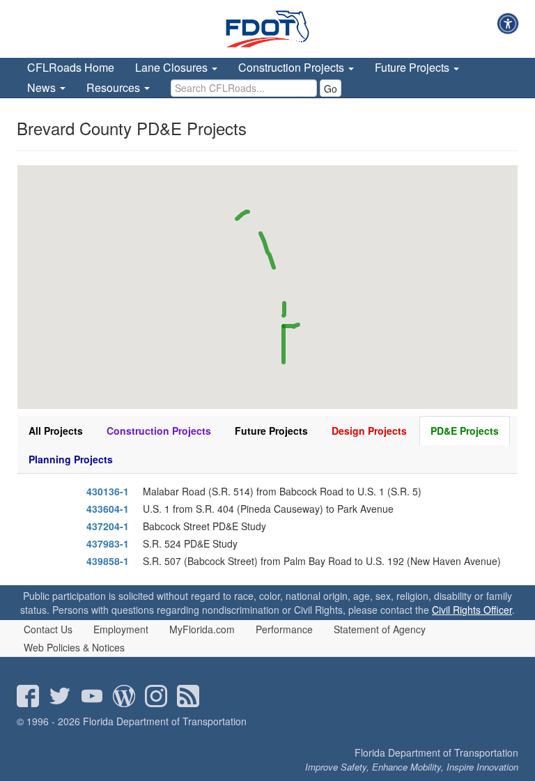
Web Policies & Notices (74, 647)
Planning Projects (71, 459)
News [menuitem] (43, 87)
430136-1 (107, 491)
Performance (284, 629)
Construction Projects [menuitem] (292, 67)
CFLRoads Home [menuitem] (70, 67)
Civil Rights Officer (472, 610)
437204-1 (107, 526)
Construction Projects (159, 431)
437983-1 (107, 543)
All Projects (56, 431)
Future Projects (271, 431)
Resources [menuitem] (114, 87)
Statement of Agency (380, 629)
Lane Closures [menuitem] (172, 67)
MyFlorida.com (202, 629)
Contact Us (48, 629)
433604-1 (107, 509)
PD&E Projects (465, 431)
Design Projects (369, 431)
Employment (120, 629)
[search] (244, 88)
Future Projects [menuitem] (413, 67)
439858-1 (107, 561)
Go (330, 88)
